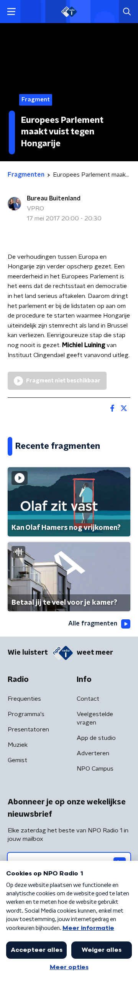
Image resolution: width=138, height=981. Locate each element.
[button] (11, 12)
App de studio (96, 738)
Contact (88, 699)
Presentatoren (28, 729)
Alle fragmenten (92, 623)
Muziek (18, 745)
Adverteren (93, 753)
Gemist (17, 760)
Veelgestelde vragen (95, 718)
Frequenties (24, 699)
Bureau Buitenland (53, 198)
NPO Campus (95, 769)
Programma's (26, 714)
